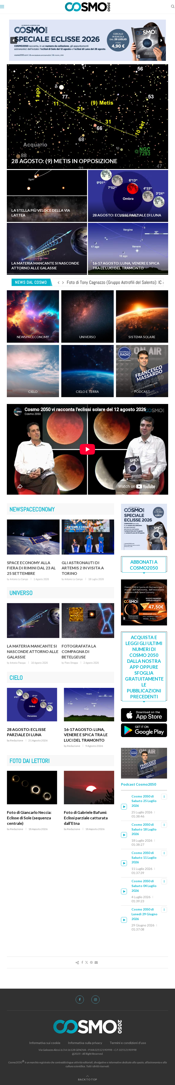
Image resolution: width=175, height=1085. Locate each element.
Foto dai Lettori (30, 761)
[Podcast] (142, 371)
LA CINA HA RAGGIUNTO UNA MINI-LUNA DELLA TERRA (84, 568)
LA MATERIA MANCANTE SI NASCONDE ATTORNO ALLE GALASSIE (45, 265)
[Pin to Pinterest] (91, 962)
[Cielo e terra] (87, 371)
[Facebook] (80, 999)
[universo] (87, 316)
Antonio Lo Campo (19, 579)
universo (21, 593)
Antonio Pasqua (72, 657)
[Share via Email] (96, 962)
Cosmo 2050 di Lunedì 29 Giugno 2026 (144, 913)
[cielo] (33, 371)
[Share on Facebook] (82, 962)
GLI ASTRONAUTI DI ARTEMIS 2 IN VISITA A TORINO (28, 568)
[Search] (172, 7)
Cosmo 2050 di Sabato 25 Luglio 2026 (144, 800)
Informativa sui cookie (44, 1043)
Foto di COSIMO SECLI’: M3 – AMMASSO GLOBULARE (88, 815)
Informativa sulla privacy (85, 1043)
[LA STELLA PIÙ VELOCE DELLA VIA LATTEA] (47, 196)
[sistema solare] (142, 316)
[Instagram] (95, 999)
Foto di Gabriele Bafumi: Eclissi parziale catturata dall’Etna (29, 818)
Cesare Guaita (72, 579)
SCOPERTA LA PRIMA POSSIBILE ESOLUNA (81, 649)
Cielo (16, 677)
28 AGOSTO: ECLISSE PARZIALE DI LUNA (127, 215)
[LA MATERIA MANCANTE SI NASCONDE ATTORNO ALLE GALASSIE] (47, 249)
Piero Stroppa (16, 663)
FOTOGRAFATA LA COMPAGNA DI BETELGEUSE (24, 651)
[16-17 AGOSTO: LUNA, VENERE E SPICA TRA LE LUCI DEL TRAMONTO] (128, 249)
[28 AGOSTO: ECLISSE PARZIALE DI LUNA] (128, 196)
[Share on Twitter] (86, 962)
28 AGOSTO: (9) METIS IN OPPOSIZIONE (64, 160)
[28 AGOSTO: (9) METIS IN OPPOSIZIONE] (87, 116)
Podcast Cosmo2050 (138, 784)
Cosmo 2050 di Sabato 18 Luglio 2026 (144, 829)
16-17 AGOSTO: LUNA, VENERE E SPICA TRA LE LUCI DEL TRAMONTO (126, 265)
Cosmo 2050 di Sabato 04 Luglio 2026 (144, 885)
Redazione (16, 746)
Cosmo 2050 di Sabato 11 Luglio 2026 (144, 857)
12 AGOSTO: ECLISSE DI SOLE (86, 732)
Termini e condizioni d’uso (128, 1043)
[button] (87, 40)
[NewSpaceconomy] (33, 316)
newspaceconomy (32, 509)
